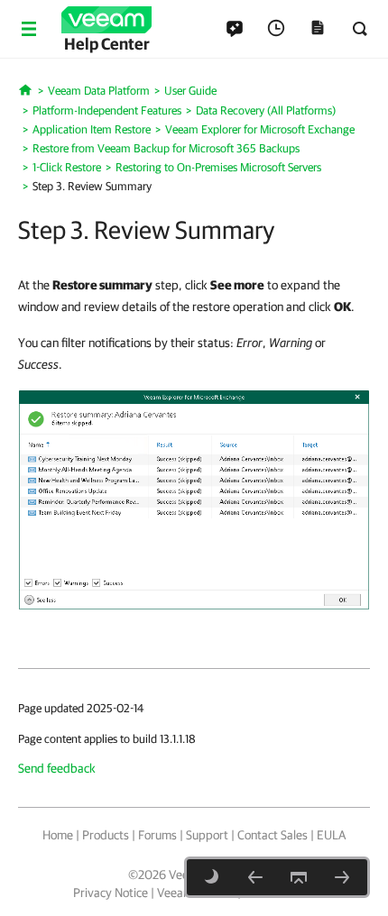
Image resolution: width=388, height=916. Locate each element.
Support (207, 835)
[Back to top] (298, 877)
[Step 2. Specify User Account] (255, 877)
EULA (331, 835)
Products (105, 835)
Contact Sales (272, 835)
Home (57, 835)
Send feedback (57, 768)
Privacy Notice (110, 892)
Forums (157, 835)
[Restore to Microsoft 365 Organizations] (342, 877)
